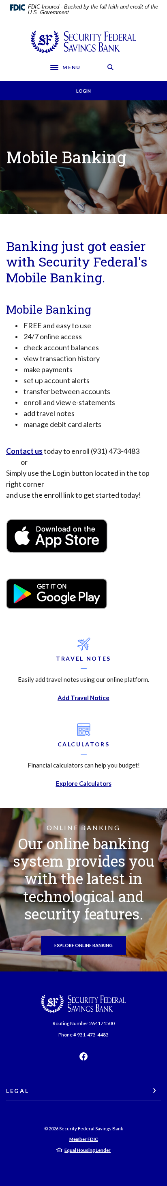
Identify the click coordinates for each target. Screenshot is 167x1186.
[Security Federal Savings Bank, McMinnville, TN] (83, 42)
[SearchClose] (110, 67)
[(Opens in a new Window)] (56, 534)
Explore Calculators (83, 783)
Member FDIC (83, 1139)
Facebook (83, 1056)
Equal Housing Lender (87, 1150)
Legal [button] (17, 1090)
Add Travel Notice (83, 697)
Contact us (24, 451)
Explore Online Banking (83, 945)
